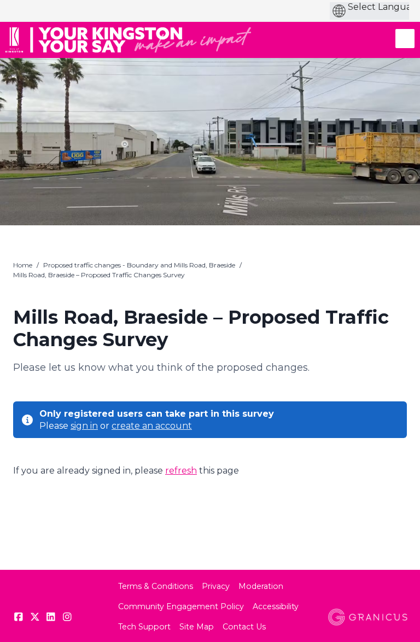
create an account (152, 426)
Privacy (216, 586)
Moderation (260, 586)
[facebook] (18, 617)
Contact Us (244, 627)
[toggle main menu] (405, 38)
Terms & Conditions (155, 586)
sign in (84, 426)
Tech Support (144, 627)
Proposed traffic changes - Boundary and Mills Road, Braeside (139, 265)
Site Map (196, 627)
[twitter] (35, 617)
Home (22, 265)
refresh (181, 470)
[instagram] (67, 617)
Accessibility (276, 606)
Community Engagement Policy (181, 606)
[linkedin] (51, 617)
